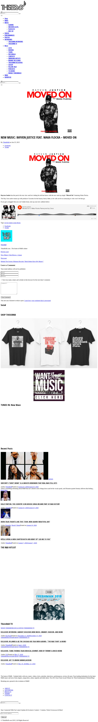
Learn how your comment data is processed (37, 300)
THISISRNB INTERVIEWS (15, 42)
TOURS (10, 52)
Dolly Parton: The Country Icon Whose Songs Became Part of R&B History (30, 504)
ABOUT (7, 688)
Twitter (7, 147)
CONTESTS (11, 56)
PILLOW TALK (12, 67)
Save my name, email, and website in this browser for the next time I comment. (26, 280)
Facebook (8, 145)
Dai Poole (8, 636)
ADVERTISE (8, 77)
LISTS (10, 48)
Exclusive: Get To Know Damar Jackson (16, 660)
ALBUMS (11, 25)
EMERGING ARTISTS (14, 58)
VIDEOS (7, 33)
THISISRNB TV (12, 44)
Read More (4, 490)
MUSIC (7, 23)
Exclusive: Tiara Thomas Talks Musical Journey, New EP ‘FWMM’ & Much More (31, 651)
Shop (6, 18)
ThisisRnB (6, 142)
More (6, 46)
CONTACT (8, 695)
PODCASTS (11, 69)
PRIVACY (8, 692)
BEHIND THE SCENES (14, 60)
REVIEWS (11, 50)
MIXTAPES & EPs (13, 27)
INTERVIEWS (8, 39)
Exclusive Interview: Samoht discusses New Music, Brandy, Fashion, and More (32, 632)
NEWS (6, 21)
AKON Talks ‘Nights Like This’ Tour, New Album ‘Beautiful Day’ (25, 521)
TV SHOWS (11, 71)
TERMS (7, 693)
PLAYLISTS (11, 29)
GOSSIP (10, 65)
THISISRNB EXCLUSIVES (15, 63)
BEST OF (10, 31)
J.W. (6, 654)
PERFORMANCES (9, 35)
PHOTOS (7, 37)
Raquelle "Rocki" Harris (12, 525)
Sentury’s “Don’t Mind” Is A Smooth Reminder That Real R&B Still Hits (29, 483)
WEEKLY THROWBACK (14, 73)
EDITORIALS (12, 54)
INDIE (6, 75)
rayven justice (8, 223)
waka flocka (16, 223)
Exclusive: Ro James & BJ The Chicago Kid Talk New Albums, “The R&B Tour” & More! (33, 641)
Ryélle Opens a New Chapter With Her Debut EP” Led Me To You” (26, 539)
